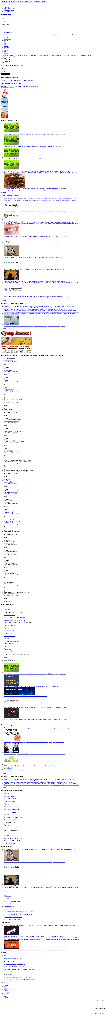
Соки (5, 400)
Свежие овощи (8, 370)
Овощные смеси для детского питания (14, 431)
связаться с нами (8, 11)
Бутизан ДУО (7, 502)
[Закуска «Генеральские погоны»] (13, 917)
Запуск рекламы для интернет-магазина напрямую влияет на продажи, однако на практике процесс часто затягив (34, 269)
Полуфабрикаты (8, 583)
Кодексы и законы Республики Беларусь (14, 964)
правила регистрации (9, 8)
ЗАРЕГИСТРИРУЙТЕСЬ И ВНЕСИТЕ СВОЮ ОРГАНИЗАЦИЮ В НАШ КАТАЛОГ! (24, 2)
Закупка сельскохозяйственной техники (14, 827)
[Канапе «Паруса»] (9, 906)
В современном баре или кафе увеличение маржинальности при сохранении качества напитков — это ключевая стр (35, 211)
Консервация (7, 410)
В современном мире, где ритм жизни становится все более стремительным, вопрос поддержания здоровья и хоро (35, 936)
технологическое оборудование (30, 86)
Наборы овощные (8, 451)
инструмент (10, 86)
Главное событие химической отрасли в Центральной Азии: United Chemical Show (25, 696)
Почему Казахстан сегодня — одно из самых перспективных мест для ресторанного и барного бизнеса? (31, 686)
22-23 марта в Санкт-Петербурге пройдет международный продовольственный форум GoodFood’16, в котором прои (35, 765)
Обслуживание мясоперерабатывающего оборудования (18, 471)
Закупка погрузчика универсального (13, 817)
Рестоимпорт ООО (9, 630)
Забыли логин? (8, 32)
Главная (6, 37)
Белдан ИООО (7, 609)
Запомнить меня (6, 24)
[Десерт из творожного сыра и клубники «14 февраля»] (19, 911)
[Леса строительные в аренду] (16, 352)
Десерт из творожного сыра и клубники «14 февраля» (18, 914)
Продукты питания (9, 796)
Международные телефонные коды (13, 958)
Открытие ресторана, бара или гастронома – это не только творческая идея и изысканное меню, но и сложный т (34, 221)
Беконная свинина (8, 360)
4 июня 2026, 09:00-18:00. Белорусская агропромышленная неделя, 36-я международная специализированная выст (35, 146)
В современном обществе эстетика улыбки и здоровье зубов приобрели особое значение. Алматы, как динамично (35, 236)
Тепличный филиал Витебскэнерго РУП (14, 620)
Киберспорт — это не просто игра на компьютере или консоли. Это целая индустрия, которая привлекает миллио (35, 950)
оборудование (17, 86)
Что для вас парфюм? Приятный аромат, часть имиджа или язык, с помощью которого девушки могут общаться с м (35, 281)
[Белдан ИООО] (8, 607)
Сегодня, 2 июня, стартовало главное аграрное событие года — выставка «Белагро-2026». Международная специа (35, 674)
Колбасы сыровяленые (10, 553)
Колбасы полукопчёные (10, 563)
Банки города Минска (9, 971)
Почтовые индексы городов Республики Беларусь (17, 977)
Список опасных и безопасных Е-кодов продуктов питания (19, 969)
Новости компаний (9, 44)
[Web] (4, 97)
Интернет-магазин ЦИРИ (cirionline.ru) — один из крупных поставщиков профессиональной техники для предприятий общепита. (38, 222)
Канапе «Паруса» (8, 909)
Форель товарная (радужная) (11, 593)
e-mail (2, 62)
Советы (6, 50)
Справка (6, 53)
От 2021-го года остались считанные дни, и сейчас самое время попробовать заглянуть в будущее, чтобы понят (34, 742)
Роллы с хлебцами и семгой (11, 903)
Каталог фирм (7, 39)
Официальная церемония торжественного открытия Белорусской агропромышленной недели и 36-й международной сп (36, 171)
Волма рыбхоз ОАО (9, 651)
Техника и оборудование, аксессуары (35, 55)
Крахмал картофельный (10, 532)
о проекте (6, 7)
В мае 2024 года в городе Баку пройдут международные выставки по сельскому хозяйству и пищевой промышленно (35, 707)
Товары (6, 40)
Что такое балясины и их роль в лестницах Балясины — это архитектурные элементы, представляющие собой (34, 257)
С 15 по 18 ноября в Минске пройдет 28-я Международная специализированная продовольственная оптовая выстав (35, 719)
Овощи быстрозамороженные (11, 421)
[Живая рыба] (7, 649)
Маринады (6, 380)
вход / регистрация (6, 14)
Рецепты (6, 51)
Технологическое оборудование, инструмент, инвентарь (61, 55)
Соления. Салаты (8, 390)
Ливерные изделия (9, 573)
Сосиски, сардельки (9, 543)
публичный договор (9, 10)
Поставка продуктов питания (11, 806)
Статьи (5, 43)
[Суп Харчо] (7, 896)
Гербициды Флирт (8, 482)
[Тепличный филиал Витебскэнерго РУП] (15, 617)
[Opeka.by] (4, 117)
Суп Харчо (7, 898)
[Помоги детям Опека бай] (16, 344)
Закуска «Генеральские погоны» (12, 919)
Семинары (6, 48)
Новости (6, 41)
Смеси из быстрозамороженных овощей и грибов (17, 461)
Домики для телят (8, 512)
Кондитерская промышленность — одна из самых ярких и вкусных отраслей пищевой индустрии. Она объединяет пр (36, 188)
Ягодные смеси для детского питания (14, 441)
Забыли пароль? (8, 30)
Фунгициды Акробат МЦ (10, 492)
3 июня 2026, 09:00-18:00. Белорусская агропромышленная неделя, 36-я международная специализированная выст (35, 158)
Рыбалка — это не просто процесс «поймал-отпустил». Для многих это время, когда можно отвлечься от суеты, (34, 326)
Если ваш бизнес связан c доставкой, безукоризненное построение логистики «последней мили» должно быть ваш (35, 770)
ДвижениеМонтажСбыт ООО (12, 641)
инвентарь (3, 86)
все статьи (3, 192)
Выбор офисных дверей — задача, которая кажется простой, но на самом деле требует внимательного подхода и (34, 296)
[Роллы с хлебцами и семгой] (12, 901)
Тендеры (6, 46)
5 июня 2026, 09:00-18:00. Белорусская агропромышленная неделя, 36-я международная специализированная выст (35, 134)
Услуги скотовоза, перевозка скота (13, 838)
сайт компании (11, 615)
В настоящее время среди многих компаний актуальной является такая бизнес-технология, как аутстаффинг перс (34, 754)
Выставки (6, 47)
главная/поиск (10, 55)
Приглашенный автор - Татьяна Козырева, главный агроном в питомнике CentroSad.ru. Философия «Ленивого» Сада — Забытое (39, 309)
